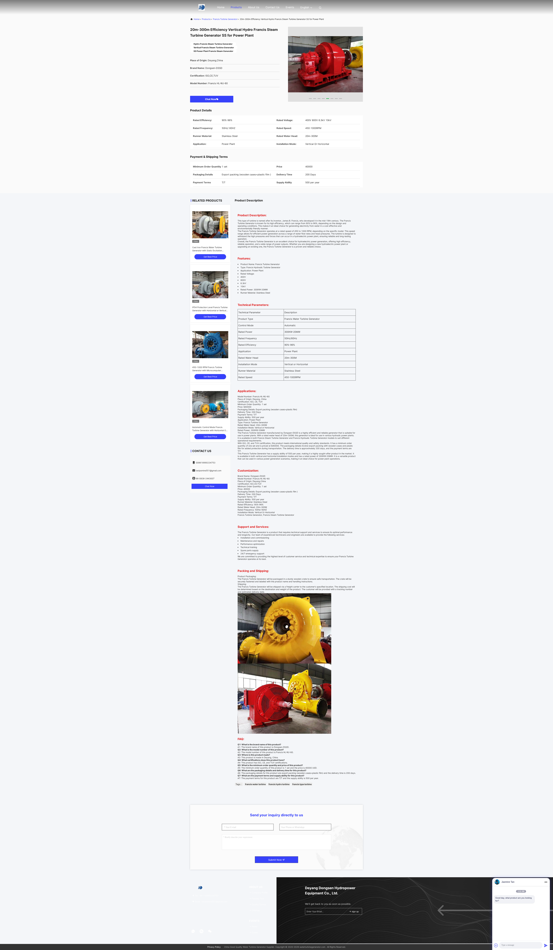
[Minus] (546, 882)
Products (236, 7)
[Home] (201, 7)
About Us (253, 7)
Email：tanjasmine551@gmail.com (210, 901)
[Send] (545, 945)
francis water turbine (255, 784)
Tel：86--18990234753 (206, 895)
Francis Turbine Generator (225, 19)
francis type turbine (302, 784)
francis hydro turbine (279, 784)
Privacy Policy (214, 947)
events (290, 7)
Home (220, 7)
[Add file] (496, 945)
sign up (355, 911)
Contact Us (272, 7)
